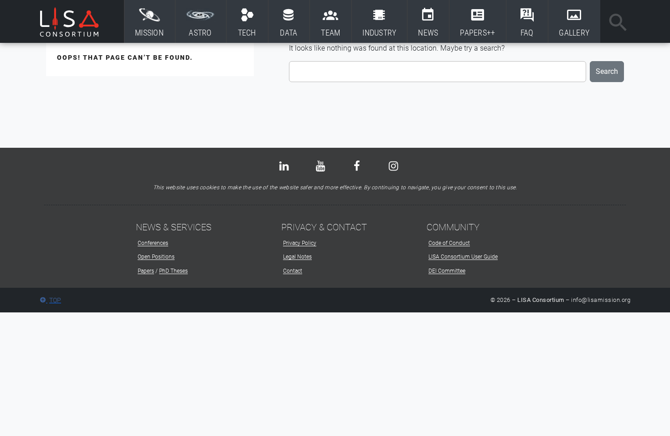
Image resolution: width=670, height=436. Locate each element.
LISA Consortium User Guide (463, 257)
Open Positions (156, 257)
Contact (292, 271)
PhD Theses (173, 271)
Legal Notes (297, 257)
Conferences (153, 243)
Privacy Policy (299, 243)
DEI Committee (446, 271)
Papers (146, 271)
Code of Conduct (449, 243)
